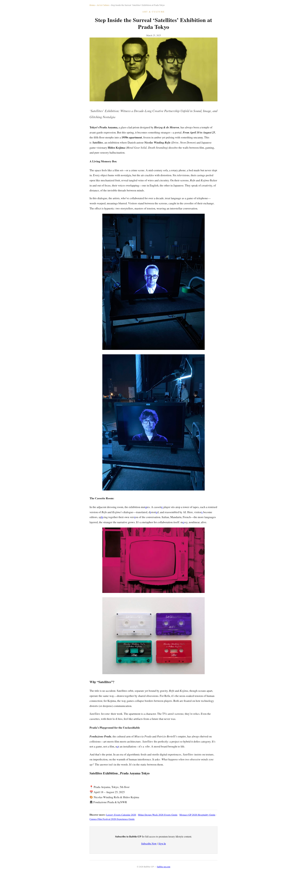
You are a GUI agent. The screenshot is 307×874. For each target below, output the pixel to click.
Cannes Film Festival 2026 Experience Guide (112, 819)
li (102, 517)
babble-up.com (163, 866)
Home (92, 5)
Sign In (162, 843)
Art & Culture (103, 5)
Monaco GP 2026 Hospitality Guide (197, 814)
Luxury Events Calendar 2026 (121, 814)
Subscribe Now (149, 843)
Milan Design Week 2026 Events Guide (157, 814)
